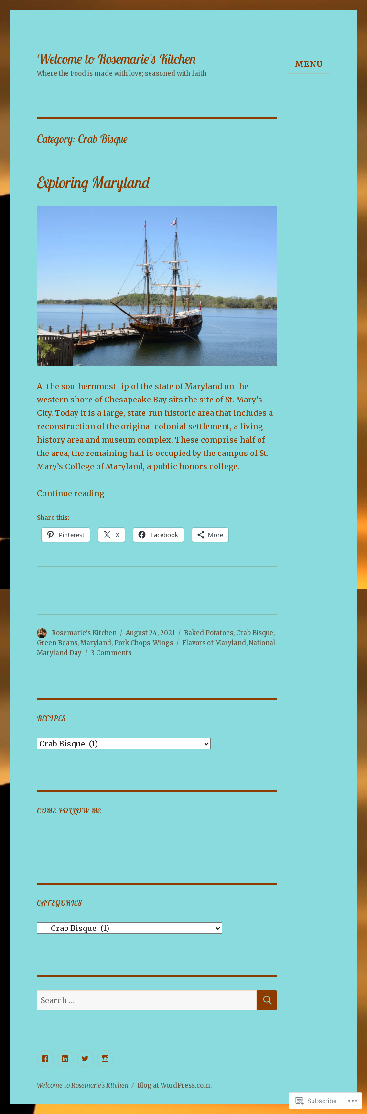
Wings (163, 643)
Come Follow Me (69, 810)
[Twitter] (85, 1058)
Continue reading (70, 493)
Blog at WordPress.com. (174, 1086)
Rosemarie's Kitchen (84, 633)
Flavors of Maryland (214, 643)
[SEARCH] (267, 1000)
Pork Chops (132, 643)
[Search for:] (147, 1000)
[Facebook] (45, 1058)
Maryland (95, 643)
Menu (309, 64)
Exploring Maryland (93, 182)
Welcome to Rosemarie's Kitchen (116, 58)
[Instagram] (105, 1058)
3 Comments (111, 653)
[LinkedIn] (65, 1058)
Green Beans (57, 643)
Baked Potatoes (208, 633)
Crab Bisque (254, 633)
